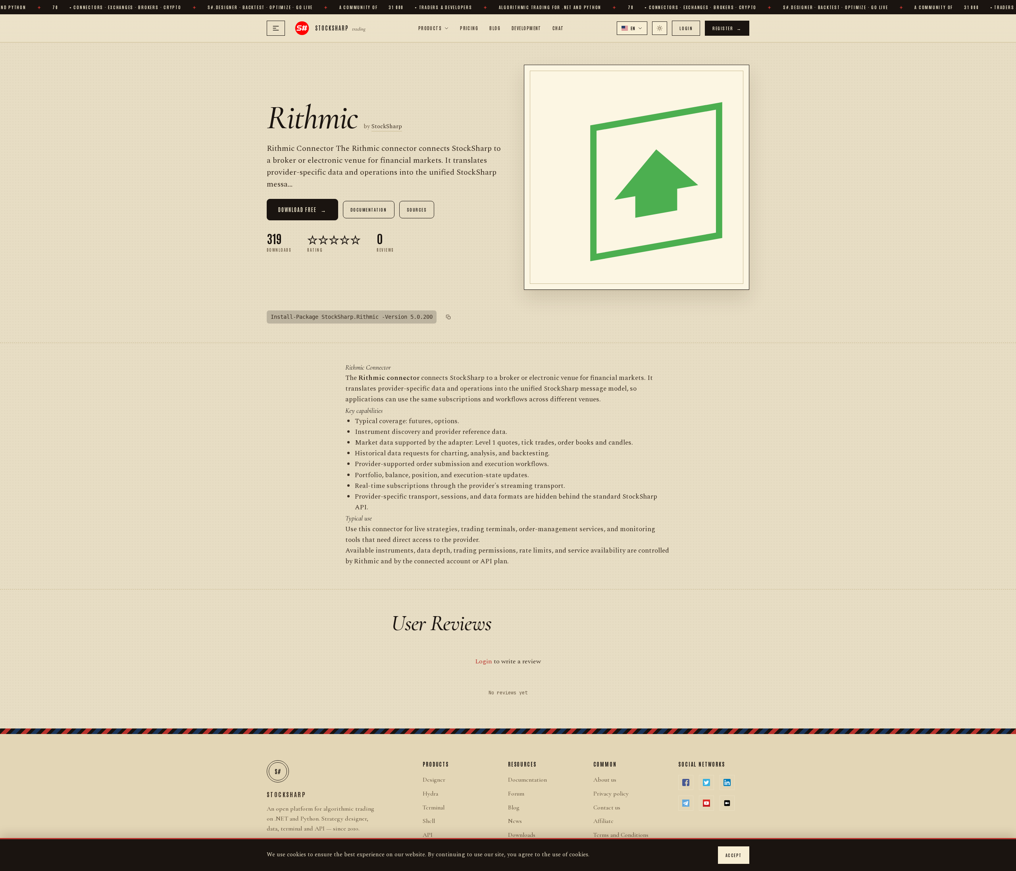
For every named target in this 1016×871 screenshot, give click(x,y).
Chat (558, 28)
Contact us (606, 807)
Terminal (433, 807)
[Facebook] (685, 782)
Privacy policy (611, 793)
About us (604, 779)
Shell (429, 821)
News (515, 821)
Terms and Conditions (620, 834)
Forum (516, 793)
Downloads (521, 834)
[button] (632, 28)
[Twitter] (706, 782)
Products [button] (430, 28)
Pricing (469, 28)
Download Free (302, 209)
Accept (733, 855)
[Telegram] (685, 803)
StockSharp (386, 126)
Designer (434, 779)
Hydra (430, 793)
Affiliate (603, 821)
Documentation (368, 209)
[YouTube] (706, 803)
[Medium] (727, 803)
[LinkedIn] (727, 782)
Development (526, 28)
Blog (494, 28)
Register (727, 28)
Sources (417, 209)
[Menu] (276, 28)
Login (686, 28)
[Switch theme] (659, 28)
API (428, 834)
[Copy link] (448, 317)
